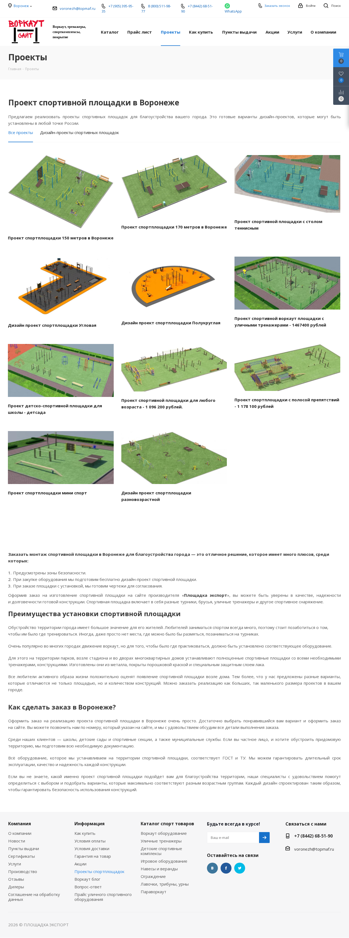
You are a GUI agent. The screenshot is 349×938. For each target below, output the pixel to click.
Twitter (239, 868)
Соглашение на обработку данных (34, 897)
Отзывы (16, 879)
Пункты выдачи (23, 848)
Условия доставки (91, 848)
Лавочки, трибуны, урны (165, 884)
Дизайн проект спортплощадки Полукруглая (170, 322)
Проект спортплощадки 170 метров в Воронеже (174, 227)
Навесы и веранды (159, 868)
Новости (16, 841)
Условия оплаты (90, 841)
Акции (80, 863)
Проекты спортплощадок (99, 871)
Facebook (226, 868)
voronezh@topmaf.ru (77, 8)
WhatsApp (233, 11)
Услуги (14, 863)
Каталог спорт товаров (167, 824)
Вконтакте (212, 868)
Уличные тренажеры (161, 841)
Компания (19, 824)
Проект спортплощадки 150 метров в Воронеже (60, 238)
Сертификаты (21, 856)
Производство (22, 871)
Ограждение (153, 876)
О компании (19, 833)
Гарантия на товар (92, 856)
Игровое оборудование (164, 861)
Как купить (84, 833)
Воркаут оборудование (164, 833)
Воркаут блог (87, 879)
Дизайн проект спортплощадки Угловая (52, 325)
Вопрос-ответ (88, 886)
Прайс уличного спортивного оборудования (103, 897)
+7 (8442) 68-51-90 (313, 836)
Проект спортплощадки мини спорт (47, 492)
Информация (89, 824)
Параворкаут (153, 891)
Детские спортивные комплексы (161, 851)
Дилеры (16, 886)
